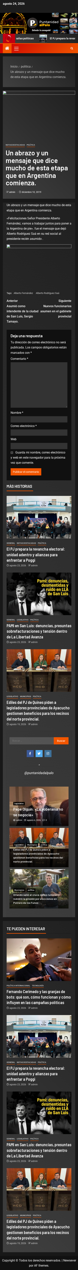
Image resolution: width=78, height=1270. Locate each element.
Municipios (25, 696)
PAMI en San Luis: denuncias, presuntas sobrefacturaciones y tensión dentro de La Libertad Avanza (39, 631)
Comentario (19, 359)
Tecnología (38, 986)
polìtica (31, 145)
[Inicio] (7, 48)
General (11, 543)
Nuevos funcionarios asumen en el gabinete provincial (55, 308)
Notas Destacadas (15, 145)
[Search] (71, 48)
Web (13, 439)
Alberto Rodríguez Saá (47, 293)
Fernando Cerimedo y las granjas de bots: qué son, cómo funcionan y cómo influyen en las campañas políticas (39, 997)
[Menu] (16, 48)
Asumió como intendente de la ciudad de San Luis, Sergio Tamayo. (22, 311)
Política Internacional (18, 986)
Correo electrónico (24, 426)
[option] (39, 806)
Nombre (17, 413)
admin (12, 192)
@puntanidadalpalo (39, 773)
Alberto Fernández (23, 293)
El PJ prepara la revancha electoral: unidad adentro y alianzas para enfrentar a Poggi (36, 554)
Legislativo (22, 620)
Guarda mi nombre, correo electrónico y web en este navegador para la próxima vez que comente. (38, 457)
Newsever (69, 1260)
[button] (16, 48)
